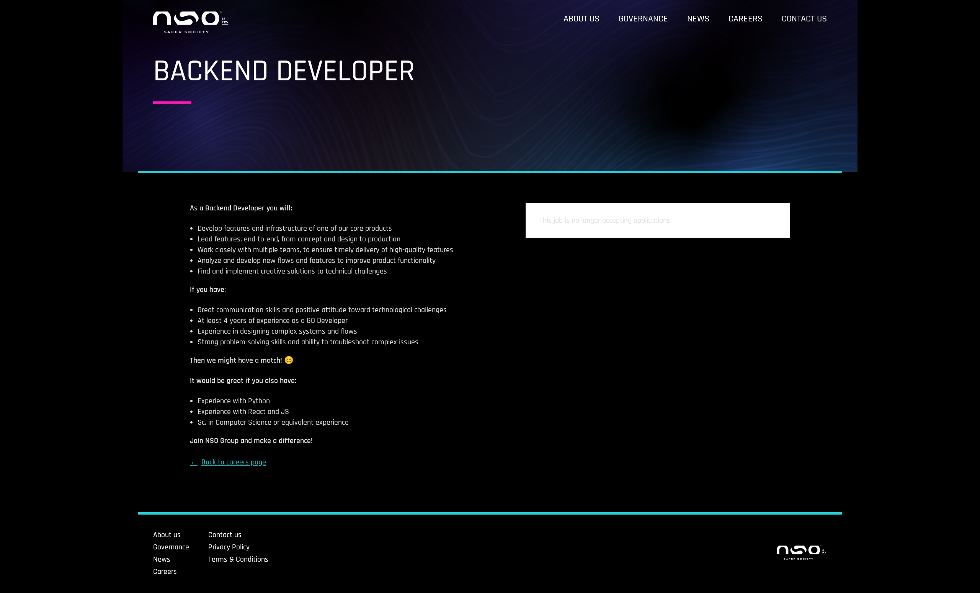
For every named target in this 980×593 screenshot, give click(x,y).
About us (581, 18)
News (698, 18)
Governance (643, 18)
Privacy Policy (229, 547)
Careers (745, 18)
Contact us (804, 18)
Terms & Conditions (238, 559)
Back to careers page (233, 462)
